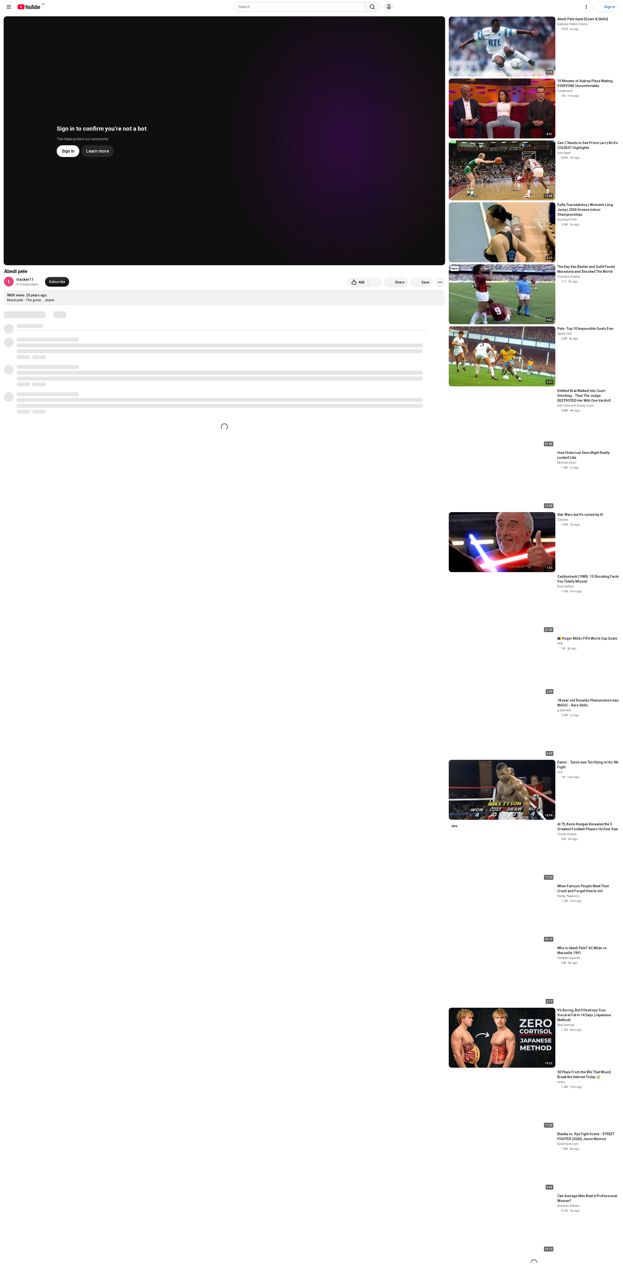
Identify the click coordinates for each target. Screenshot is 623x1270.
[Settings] (586, 7)
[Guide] (9, 7)
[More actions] (440, 282)
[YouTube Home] (29, 7)
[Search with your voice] (389, 7)
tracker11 (25, 279)
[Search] (372, 7)
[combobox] (301, 7)
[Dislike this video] (375, 282)
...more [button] (48, 300)
